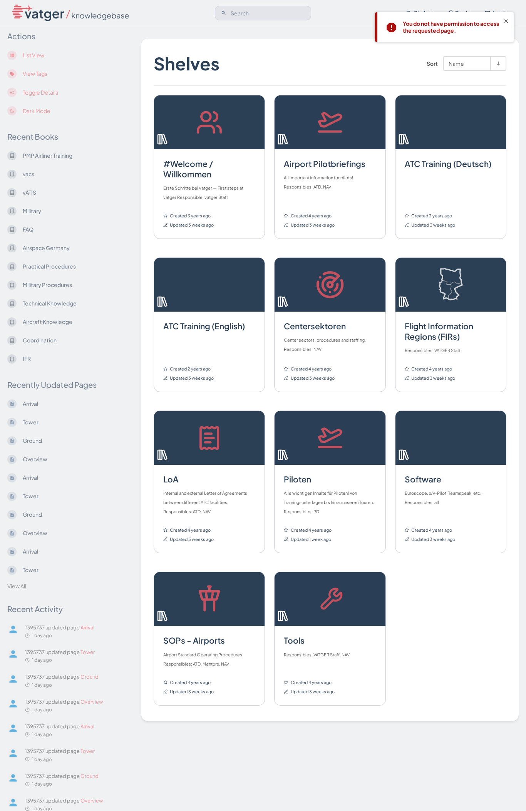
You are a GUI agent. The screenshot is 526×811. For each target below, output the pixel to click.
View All (16, 585)
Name (456, 63)
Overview (91, 702)
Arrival (87, 627)
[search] (263, 13)
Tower (87, 652)
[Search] (223, 13)
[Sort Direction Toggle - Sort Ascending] (498, 63)
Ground (89, 677)
